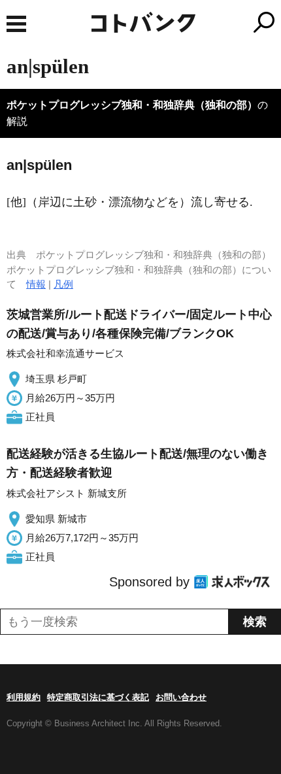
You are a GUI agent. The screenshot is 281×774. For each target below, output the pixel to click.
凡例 (63, 284)
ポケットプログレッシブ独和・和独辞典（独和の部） (132, 104)
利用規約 (24, 697)
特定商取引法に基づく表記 (98, 697)
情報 (36, 284)
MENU (16, 24)
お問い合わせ (181, 697)
